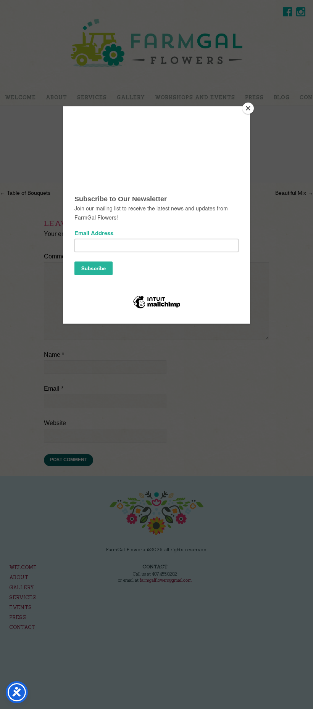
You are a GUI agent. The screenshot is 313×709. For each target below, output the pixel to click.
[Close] (248, 108)
